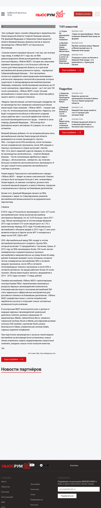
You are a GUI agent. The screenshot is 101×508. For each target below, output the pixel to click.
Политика (5, 492)
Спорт (32, 494)
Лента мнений (7, 497)
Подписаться (67, 496)
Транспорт (34, 489)
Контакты (74, 465)
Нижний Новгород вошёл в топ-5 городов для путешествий (84, 112)
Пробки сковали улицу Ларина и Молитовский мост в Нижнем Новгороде (85, 48)
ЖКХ (3, 502)
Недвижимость (36, 500)
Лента (3, 482)
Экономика (35, 484)
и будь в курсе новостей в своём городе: (77, 482)
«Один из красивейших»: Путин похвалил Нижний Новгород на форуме (86, 36)
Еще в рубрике (11, 359)
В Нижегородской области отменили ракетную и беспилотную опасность (84, 124)
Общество (5, 487)
